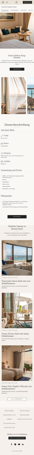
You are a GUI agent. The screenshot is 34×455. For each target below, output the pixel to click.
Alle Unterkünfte (17, 399)
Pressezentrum (24, 415)
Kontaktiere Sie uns (9, 415)
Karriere (9, 419)
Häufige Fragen (25, 411)
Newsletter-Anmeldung (17, 438)
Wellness (23, 10)
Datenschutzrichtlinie (24, 419)
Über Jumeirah (9, 411)
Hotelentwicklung (9, 423)
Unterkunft (5, 10)
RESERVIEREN (27, 2)
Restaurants (15, 10)
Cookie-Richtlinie (9, 428)
